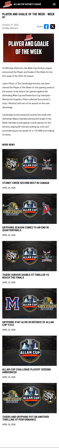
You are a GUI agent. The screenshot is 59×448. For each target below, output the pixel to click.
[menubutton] (54, 4)
